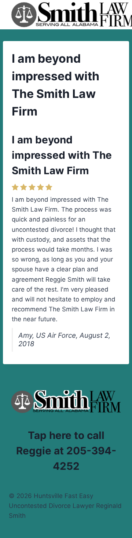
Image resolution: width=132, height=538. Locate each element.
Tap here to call (66, 435)
